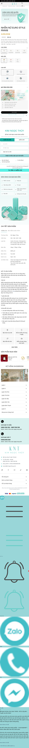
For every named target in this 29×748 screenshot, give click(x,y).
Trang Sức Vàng (11, 6)
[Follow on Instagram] (14, 470)
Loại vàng (4, 47)
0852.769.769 (5, 427)
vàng (13, 291)
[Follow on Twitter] (2, 470)
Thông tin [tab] (4, 230)
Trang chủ (4, 6)
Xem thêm (15, 347)
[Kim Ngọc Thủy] (14, 4)
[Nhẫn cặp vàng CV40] (23, 358)
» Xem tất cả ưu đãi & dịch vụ (7, 745)
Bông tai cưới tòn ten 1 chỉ (12, 357)
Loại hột (3, 67)
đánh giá (9, 37)
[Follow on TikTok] (20, 470)
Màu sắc (3, 56)
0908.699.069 (5, 439)
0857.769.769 (15, 427)
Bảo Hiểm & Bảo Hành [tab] (14, 230)
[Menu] (1, 3)
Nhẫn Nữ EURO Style (20, 6)
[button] (26, 115)
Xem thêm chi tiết (4, 724)
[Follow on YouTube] (27, 470)
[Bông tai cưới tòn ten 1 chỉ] (4, 358)
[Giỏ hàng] (22, 5)
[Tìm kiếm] (22, 3)
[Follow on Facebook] (8, 470)
